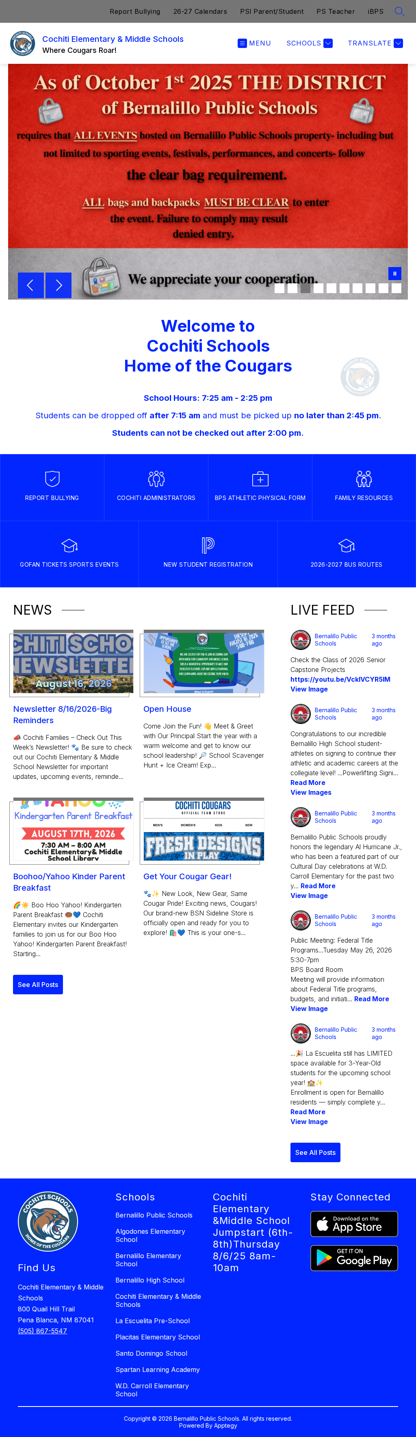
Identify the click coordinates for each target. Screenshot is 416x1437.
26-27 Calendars (200, 11)
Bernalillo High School (149, 1280)
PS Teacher (335, 11)
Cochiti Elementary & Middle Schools (158, 1300)
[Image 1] (279, 288)
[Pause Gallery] (394, 274)
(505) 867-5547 (42, 1331)
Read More (307, 782)
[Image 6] (344, 288)
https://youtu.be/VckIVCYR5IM (340, 679)
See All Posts (38, 984)
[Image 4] (318, 288)
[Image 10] (396, 288)
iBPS (376, 11)
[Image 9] (383, 288)
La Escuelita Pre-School (152, 1321)
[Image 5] (331, 288)
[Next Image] (59, 286)
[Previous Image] (31, 286)
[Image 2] (292, 288)
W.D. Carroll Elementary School (152, 1390)
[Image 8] (370, 288)
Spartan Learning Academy (157, 1369)
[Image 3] (305, 288)
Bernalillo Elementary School (148, 1260)
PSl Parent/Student (271, 11)
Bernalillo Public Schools (154, 1215)
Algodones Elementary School (150, 1235)
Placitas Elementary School (157, 1337)
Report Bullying (135, 11)
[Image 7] (357, 288)
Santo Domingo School (151, 1353)
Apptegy (225, 1425)
